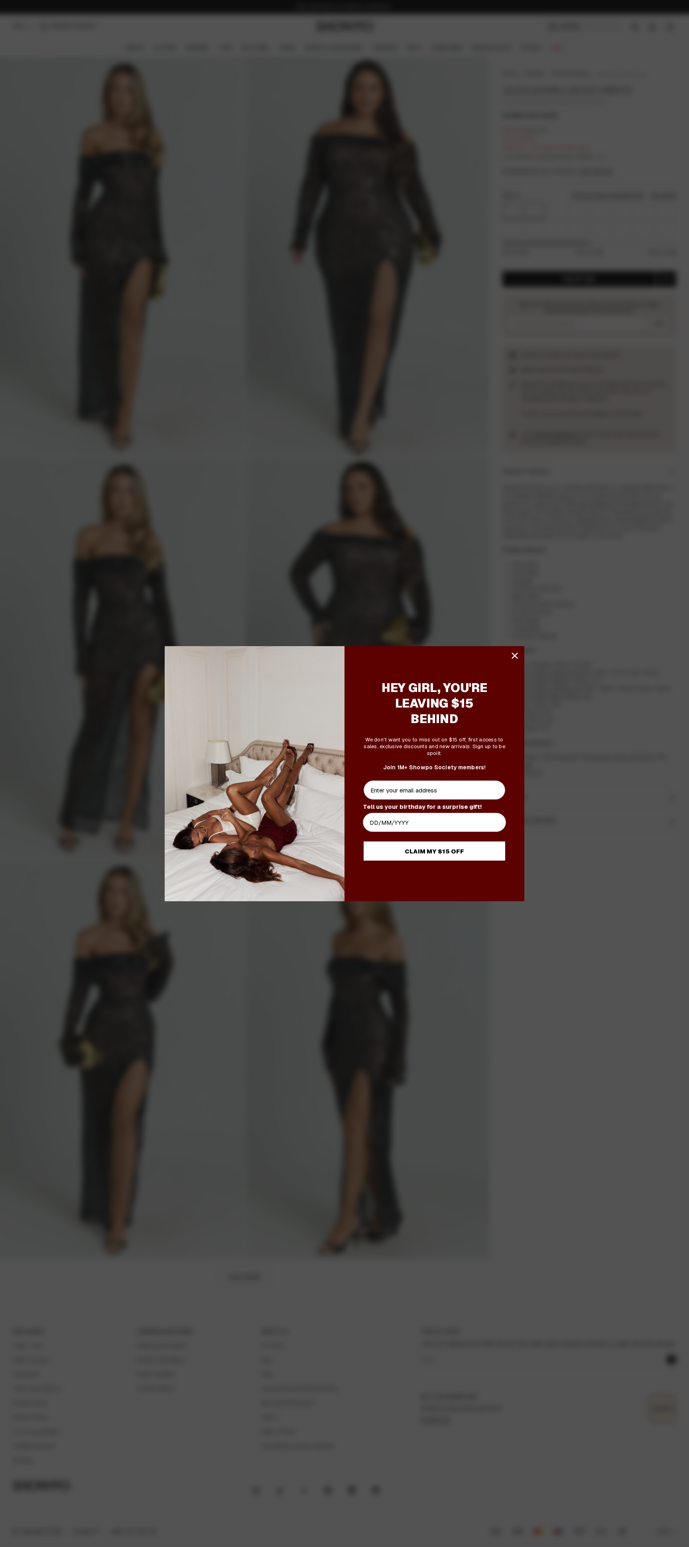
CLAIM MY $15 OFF (434, 851)
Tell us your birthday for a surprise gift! (422, 806)
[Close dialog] (514, 655)
